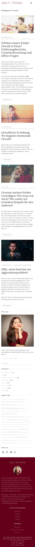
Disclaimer (17, 532)
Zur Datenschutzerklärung (17, 540)
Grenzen (19, 411)
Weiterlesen (7, 99)
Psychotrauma (22, 426)
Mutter (22, 422)
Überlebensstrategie (27, 443)
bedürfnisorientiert (11, 399)
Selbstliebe (4, 432)
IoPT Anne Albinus (28, 417)
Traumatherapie (15, 440)
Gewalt (15, 411)
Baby (2, 375)
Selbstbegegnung (13, 429)
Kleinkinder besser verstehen (8, 422)
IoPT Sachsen (4, 420)
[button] (31, 3)
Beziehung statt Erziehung (12, 401)
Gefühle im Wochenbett (7, 411)
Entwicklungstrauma (12, 408)
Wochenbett (4, 443)
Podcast (3, 390)
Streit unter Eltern (24, 432)
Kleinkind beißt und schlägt (22, 420)
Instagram (17, 514)
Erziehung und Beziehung (9, 39)
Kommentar (4, 385)
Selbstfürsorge (23, 429)
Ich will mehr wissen (10, 358)
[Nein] (33, 541)
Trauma (12, 437)
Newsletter (17, 511)
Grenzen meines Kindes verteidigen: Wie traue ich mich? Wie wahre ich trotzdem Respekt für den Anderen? (17, 199)
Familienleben (22, 39)
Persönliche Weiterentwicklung (19, 424)
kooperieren (18, 422)
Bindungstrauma (8, 404)
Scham (27, 426)
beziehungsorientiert (20, 399)
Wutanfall (20, 443)
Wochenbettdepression (13, 443)
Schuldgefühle (5, 429)
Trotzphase (21, 440)
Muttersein (4, 388)
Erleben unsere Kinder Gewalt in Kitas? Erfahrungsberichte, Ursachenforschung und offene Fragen (16, 49)
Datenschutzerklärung (17, 530)
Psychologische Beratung (6, 426)
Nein (20, 543)
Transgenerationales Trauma (10, 435)
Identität (24, 411)
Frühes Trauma (27, 408)
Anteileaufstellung (6, 372)
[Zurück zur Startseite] (12, 3)
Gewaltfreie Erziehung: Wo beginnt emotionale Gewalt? (16, 136)
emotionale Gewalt (20, 405)
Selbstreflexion (13, 432)
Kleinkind (31, 39)
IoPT (22, 416)
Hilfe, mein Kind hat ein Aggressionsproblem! (16, 271)
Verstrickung (27, 440)
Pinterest (17, 516)
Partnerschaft (9, 424)
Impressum (17, 527)
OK (14, 543)
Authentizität (4, 399)
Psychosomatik (15, 426)
